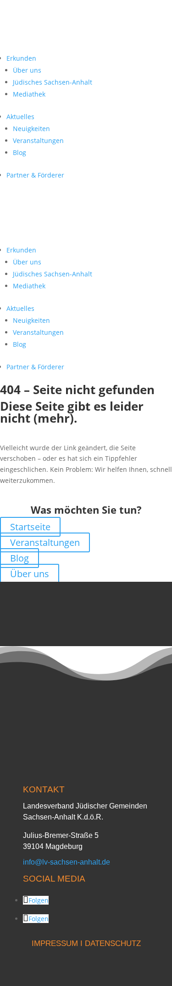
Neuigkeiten (31, 128)
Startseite (30, 527)
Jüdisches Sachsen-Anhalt (52, 82)
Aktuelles (20, 116)
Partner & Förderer (35, 175)
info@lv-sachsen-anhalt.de (66, 862)
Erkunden (21, 58)
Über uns (27, 70)
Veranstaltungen (38, 140)
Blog (19, 152)
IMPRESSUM (55, 943)
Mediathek (29, 94)
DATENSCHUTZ (113, 943)
